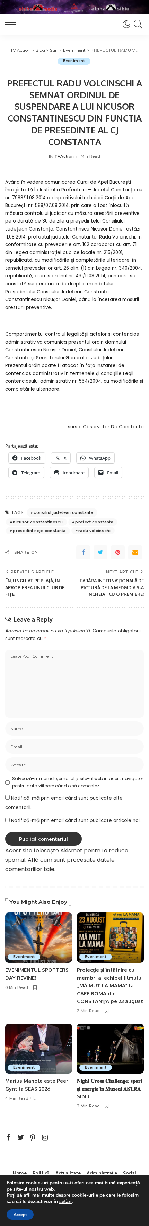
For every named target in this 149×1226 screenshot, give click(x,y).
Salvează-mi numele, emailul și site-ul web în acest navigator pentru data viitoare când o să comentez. (77, 782)
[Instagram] (45, 1138)
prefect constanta (94, 521)
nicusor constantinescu (38, 521)
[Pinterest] (118, 552)
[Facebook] (83, 552)
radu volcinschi (94, 530)
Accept (20, 1214)
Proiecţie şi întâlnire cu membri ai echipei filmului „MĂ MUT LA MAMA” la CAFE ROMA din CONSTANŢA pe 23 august (110, 985)
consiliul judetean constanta (63, 512)
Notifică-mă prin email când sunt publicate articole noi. (76, 820)
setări (65, 1202)
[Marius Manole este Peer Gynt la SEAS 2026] (38, 1049)
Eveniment (74, 61)
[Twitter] (100, 552)
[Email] (135, 552)
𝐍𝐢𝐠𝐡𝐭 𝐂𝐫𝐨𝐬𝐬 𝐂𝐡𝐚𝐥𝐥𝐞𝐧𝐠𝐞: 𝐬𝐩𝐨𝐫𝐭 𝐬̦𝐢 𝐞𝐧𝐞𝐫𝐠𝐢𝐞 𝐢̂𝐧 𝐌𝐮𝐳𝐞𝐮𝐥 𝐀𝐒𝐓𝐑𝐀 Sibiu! (109, 1088)
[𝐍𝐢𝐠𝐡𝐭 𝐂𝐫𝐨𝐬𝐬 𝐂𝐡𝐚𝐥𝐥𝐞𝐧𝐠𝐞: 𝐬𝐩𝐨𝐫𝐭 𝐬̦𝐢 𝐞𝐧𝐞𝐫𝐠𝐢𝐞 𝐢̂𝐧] (110, 1049)
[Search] (137, 24)
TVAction (64, 156)
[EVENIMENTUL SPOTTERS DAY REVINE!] (38, 937)
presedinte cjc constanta (39, 530)
